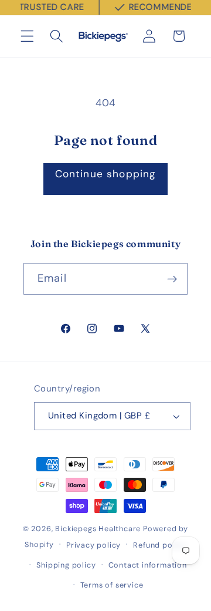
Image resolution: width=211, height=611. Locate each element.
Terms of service (112, 585)
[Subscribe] (172, 279)
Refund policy (159, 545)
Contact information (147, 565)
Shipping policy (66, 565)
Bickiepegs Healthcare (98, 529)
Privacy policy (93, 545)
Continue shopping (105, 173)
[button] (27, 36)
